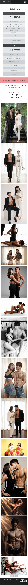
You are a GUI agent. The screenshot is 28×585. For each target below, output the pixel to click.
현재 (11, 576)
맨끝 (16, 576)
